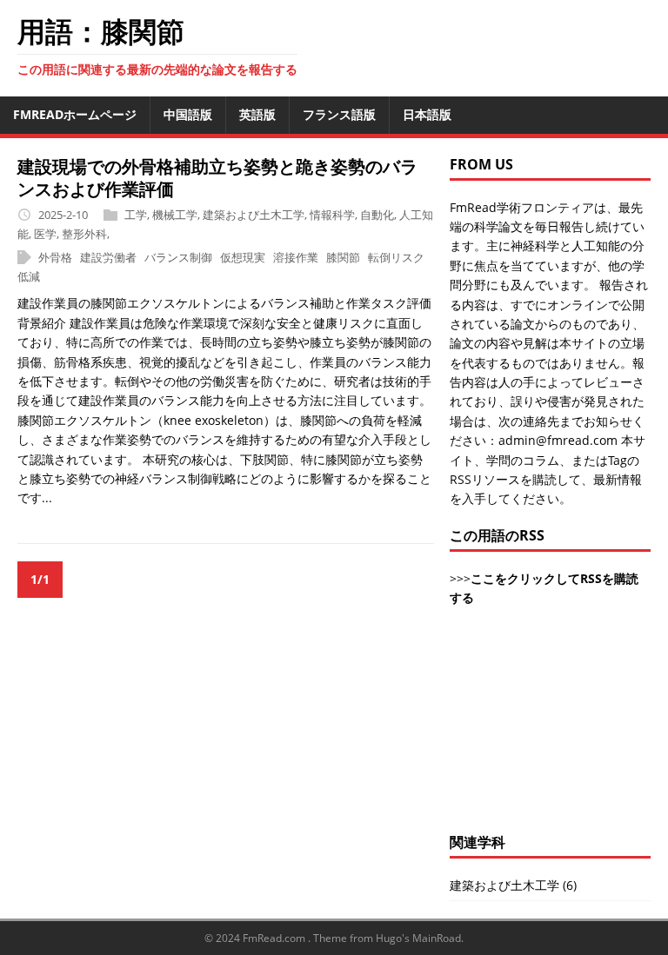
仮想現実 (242, 257)
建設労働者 (108, 257)
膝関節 (343, 257)
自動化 (377, 214)
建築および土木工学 (253, 214)
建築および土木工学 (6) (513, 885)
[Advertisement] (550, 729)
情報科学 (332, 214)
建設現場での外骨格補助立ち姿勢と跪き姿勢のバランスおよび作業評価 (217, 178)
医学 (45, 234)
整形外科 (84, 234)
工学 (135, 214)
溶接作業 (295, 257)
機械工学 (174, 214)
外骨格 (55, 257)
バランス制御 (178, 257)
